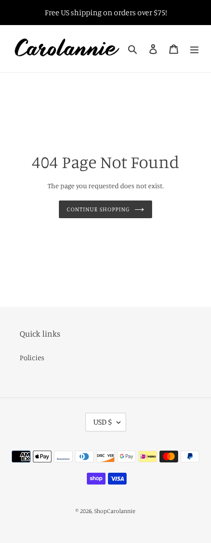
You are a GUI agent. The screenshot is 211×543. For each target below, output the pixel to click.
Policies (32, 357)
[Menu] (194, 48)
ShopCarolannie (114, 510)
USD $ (102, 422)
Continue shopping (98, 209)
